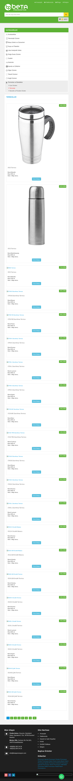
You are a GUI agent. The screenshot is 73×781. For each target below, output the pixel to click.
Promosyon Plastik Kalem (55, 766)
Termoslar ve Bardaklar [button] (15, 82)
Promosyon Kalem (47, 761)
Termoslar (12, 88)
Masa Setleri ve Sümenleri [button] (16, 42)
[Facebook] (9, 775)
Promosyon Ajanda (43, 763)
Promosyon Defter (43, 766)
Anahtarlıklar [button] (12, 34)
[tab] (36, 34)
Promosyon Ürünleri (54, 759)
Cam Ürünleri (13, 85)
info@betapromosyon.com (18, 753)
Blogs (59, 2)
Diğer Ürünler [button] (12, 70)
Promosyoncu (42, 768)
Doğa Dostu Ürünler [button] (14, 54)
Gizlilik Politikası (45, 744)
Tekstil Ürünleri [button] (12, 74)
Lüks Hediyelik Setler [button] (14, 50)
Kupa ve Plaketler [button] (13, 46)
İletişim (66, 2)
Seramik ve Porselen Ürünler (18, 91)
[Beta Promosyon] (61, 776)
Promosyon (41, 759)
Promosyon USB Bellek (60, 764)
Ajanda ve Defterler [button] (14, 66)
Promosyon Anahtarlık (55, 763)
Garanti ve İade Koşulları (47, 739)
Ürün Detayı (36, 179)
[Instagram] (6, 775)
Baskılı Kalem (65, 761)
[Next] (30, 718)
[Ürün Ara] (66, 14)
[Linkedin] (13, 775)
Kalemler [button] (11, 62)
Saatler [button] (10, 58)
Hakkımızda (49, 2)
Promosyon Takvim (48, 764)
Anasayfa (39, 2)
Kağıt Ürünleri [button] (12, 78)
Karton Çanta (57, 761)
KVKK (42, 741)
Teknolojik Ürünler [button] (13, 38)
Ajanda (46, 759)
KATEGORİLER (11, 30)
